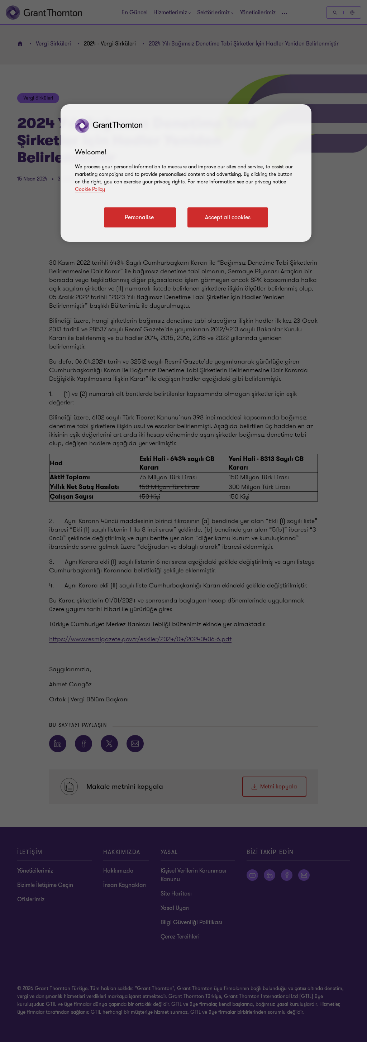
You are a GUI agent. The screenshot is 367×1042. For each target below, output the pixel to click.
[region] (186, 173)
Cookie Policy (90, 189)
